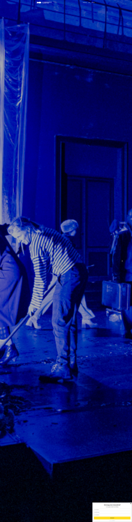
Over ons (93, 2)
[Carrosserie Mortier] (44, 2)
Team (89, 2)
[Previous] (10, 261)
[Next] (122, 261)
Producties (85, 2)
